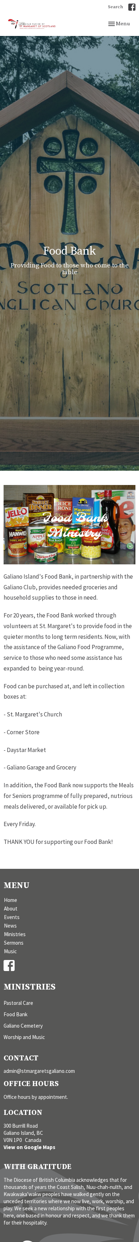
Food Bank (15, 1014)
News (10, 925)
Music (10, 951)
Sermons (14, 942)
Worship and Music (24, 1037)
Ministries (15, 934)
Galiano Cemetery (23, 1025)
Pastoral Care (18, 1003)
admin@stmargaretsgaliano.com (39, 1071)
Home (10, 900)
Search (115, 7)
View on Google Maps (29, 1147)
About (10, 908)
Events (12, 917)
